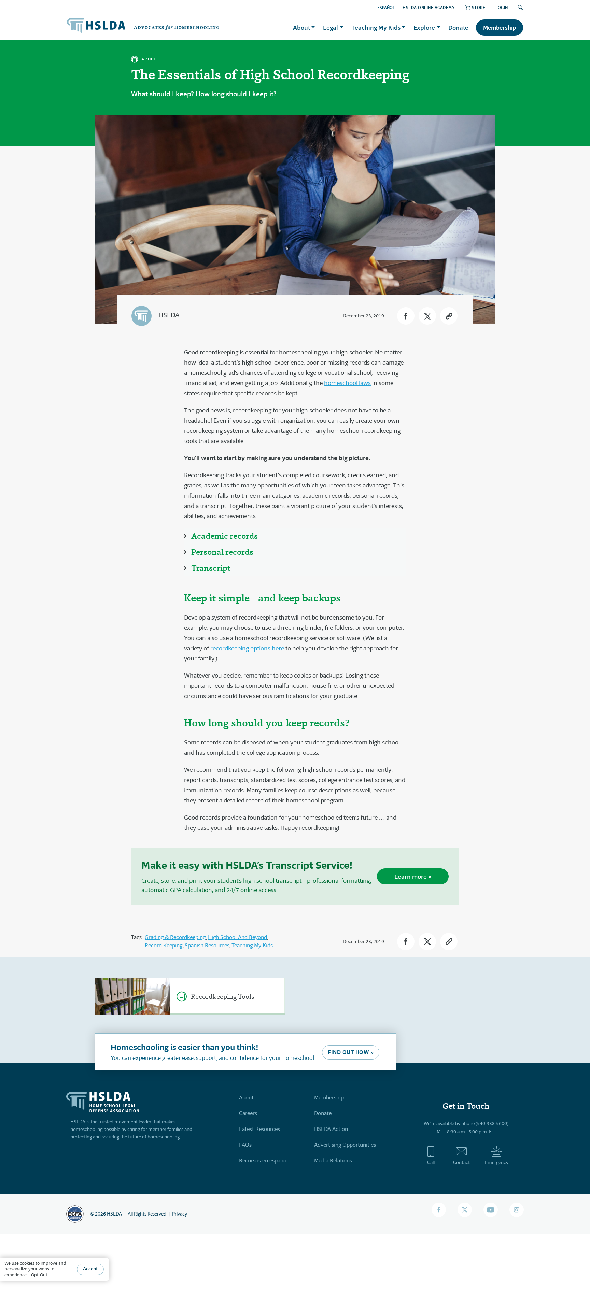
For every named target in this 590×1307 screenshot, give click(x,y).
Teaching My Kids (252, 945)
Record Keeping (164, 945)
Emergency (496, 1162)
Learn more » (413, 876)
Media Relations (333, 1160)
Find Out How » (351, 1052)
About (246, 1097)
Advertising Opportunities (345, 1144)
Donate (458, 27)
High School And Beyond (237, 937)
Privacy (179, 1214)
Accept (90, 1269)
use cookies (23, 1263)
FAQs (245, 1144)
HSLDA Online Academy (429, 7)
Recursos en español (263, 1160)
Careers (248, 1113)
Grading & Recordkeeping (175, 937)
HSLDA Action (331, 1129)
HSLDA (169, 315)
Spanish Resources (207, 945)
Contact (461, 1162)
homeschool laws (347, 383)
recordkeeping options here (247, 648)
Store (478, 7)
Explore (424, 27)
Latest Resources (259, 1129)
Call (431, 1162)
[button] (406, 316)
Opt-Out (39, 1274)
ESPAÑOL (386, 7)
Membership (499, 27)
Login (501, 7)
